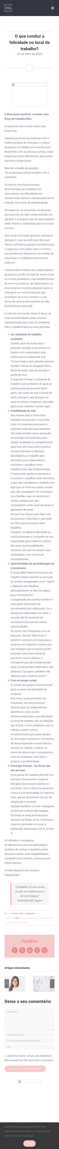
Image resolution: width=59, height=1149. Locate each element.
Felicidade (39, 918)
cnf (8, 913)
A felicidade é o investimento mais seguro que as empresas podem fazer (15, 983)
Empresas (30, 918)
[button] (7, 983)
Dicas (22, 918)
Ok (29, 1143)
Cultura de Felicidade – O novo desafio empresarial (44, 983)
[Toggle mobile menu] (52, 8)
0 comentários (23, 922)
